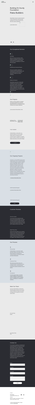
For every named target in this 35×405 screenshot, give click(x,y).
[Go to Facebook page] (11, 42)
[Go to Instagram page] (13, 42)
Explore (15, 203)
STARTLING (16, 403)
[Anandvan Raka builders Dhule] (17, 182)
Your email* (12, 371)
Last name (11, 367)
